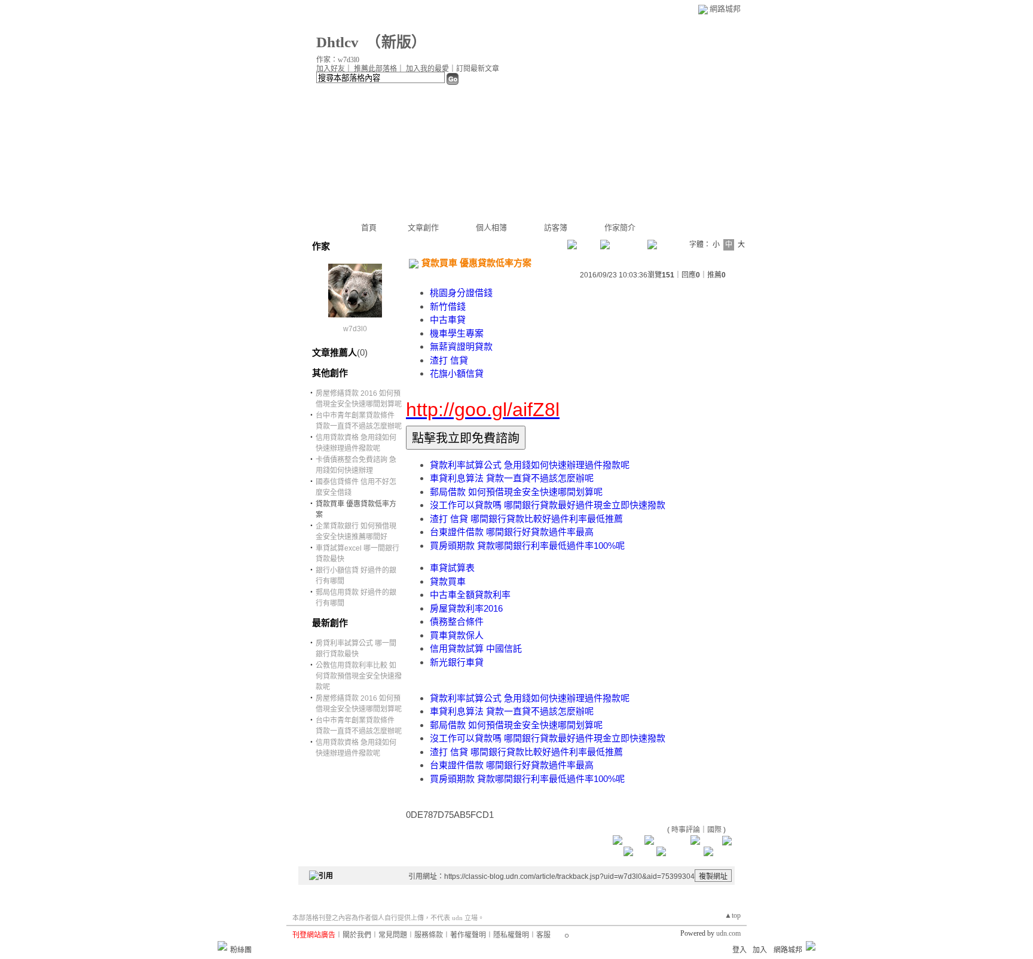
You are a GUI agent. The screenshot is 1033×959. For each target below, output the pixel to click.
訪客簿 (555, 227)
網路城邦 (725, 8)
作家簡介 (619, 227)
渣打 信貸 (449, 360)
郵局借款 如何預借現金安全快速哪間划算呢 (516, 492)
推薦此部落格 (375, 69)
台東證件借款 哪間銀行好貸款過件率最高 (512, 532)
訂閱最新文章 (477, 69)
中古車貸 (448, 319)
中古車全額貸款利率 (470, 595)
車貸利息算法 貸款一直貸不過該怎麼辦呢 (512, 478)
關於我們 (357, 935)
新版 (396, 42)
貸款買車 (448, 581)
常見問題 (392, 935)
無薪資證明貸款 (461, 346)
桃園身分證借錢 (461, 293)
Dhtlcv (337, 42)
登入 (739, 950)
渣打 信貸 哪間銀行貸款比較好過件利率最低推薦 (526, 519)
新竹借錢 (448, 306)
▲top (733, 915)
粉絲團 (241, 950)
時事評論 (685, 830)
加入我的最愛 (427, 69)
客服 (543, 935)
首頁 (369, 227)
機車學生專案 (457, 333)
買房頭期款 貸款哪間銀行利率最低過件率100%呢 (527, 545)
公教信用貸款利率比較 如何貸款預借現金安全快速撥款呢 (359, 676)
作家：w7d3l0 (337, 60)
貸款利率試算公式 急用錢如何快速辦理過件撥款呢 (529, 465)
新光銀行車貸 (457, 662)
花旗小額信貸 (457, 373)
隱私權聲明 (511, 935)
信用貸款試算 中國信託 (476, 648)
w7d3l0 (355, 329)
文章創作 (423, 227)
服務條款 (428, 935)
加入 (760, 950)
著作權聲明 (468, 935)
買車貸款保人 (457, 635)
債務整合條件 (457, 621)
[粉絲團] (222, 946)
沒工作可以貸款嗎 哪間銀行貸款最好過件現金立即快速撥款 (547, 505)
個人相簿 (491, 227)
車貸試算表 (452, 568)
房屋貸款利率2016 (466, 608)
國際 (714, 830)
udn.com (728, 933)
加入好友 (330, 69)
